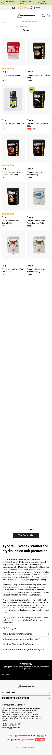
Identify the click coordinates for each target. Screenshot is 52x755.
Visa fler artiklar (26, 535)
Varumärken (24, 26)
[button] (25, 7)
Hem (16, 26)
